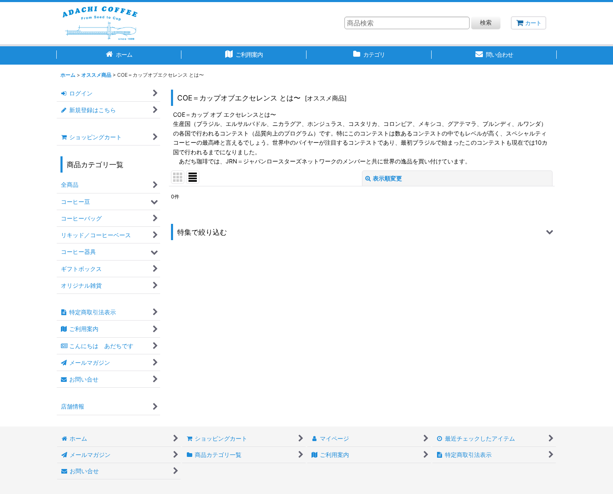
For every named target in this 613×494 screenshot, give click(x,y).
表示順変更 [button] (387, 178)
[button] (362, 232)
